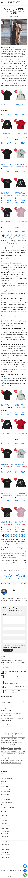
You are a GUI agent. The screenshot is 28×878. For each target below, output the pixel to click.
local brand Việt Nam (20, 733)
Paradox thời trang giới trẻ (6, 742)
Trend (2, 804)
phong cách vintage (18, 744)
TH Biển (20, 16)
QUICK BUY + (2, 114)
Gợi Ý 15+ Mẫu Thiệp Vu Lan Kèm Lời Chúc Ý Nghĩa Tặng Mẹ (15, 672)
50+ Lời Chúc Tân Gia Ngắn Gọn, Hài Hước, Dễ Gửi (16, 687)
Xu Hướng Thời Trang (6, 807)
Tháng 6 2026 (4, 820)
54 (19, 235)
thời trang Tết (4, 760)
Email (4, 632)
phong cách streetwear (17, 742)
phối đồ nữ (11, 749)
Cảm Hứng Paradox (6, 778)
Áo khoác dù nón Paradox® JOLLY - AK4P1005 (19, 106)
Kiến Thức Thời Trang (14, 7)
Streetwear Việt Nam (11, 753)
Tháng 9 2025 (4, 844)
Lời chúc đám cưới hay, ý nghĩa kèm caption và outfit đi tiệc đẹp (15, 691)
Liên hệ (15, 870)
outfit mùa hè (4, 738)
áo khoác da (11, 764)
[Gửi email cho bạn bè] (17, 576)
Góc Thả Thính (4, 789)
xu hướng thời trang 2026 (16, 762)
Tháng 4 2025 (4, 857)
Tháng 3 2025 (4, 860)
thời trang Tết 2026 (11, 760)
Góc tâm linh (4, 786)
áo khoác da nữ (18, 764)
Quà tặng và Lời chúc (6, 799)
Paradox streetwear (13, 740)
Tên (3, 626)
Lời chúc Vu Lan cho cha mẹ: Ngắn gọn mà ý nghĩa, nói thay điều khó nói (15, 682)
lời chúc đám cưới (16, 736)
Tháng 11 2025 (4, 839)
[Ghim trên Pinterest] (23, 576)
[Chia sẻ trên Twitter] (10, 576)
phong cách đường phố (5, 747)
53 (16, 235)
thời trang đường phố (5, 762)
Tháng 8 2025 (4, 847)
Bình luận (5, 614)
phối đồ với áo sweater (5, 751)
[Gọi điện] (25, 875)
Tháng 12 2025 (4, 836)
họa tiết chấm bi (12, 733)
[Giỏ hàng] (26, 2)
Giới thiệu (3, 870)
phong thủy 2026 (20, 747)
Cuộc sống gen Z (5, 783)
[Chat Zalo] (25, 870)
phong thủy (14, 747)
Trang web (5, 638)
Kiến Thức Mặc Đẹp (5, 791)
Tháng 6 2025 (4, 852)
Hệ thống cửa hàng (22, 870)
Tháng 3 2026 (4, 828)
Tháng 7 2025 (4, 849)
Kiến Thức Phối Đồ (5, 794)
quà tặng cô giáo (22, 751)
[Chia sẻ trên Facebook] (4, 576)
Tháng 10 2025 (4, 841)
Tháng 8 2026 (4, 815)
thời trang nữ (11, 758)
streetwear (3, 753)
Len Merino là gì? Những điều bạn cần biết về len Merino (7, 600)
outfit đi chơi (10, 738)
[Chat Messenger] (25, 866)
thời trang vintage (19, 760)
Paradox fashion (21, 738)
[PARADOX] (14, 2)
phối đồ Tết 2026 (17, 749)
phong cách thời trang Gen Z (7, 744)
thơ (17, 753)
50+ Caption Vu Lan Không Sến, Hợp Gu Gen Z (15, 677)
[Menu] (2, 2)
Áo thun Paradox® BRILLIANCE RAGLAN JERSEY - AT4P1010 (5, 194)
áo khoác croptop (4, 764)
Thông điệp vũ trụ (5, 802)
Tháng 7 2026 (4, 818)
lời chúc (3, 736)
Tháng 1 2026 (4, 833)
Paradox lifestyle (4, 740)
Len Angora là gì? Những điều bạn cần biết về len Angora (21, 600)
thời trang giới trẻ (4, 758)
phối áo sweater (4, 749)
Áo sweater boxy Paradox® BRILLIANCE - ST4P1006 (6, 135)
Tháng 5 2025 (4, 854)
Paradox (15, 738)
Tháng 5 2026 (4, 823)
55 (22, 235)
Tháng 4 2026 (4, 825)
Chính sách (9, 870)
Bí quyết (3, 776)
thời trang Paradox (19, 758)
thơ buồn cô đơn (22, 753)
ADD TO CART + (9, 114)
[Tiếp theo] (25, 236)
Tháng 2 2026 (4, 831)
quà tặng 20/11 (14, 751)
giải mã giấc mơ (4, 733)
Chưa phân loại (4, 781)
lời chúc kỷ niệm (9, 736)
